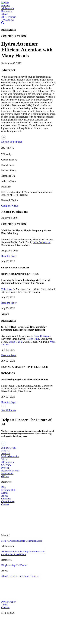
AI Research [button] (7, 8)
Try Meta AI (7, 19)
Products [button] (5, 5)
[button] (5, 2)
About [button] (4, 14)
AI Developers (8, 17)
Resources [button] (6, 11)
